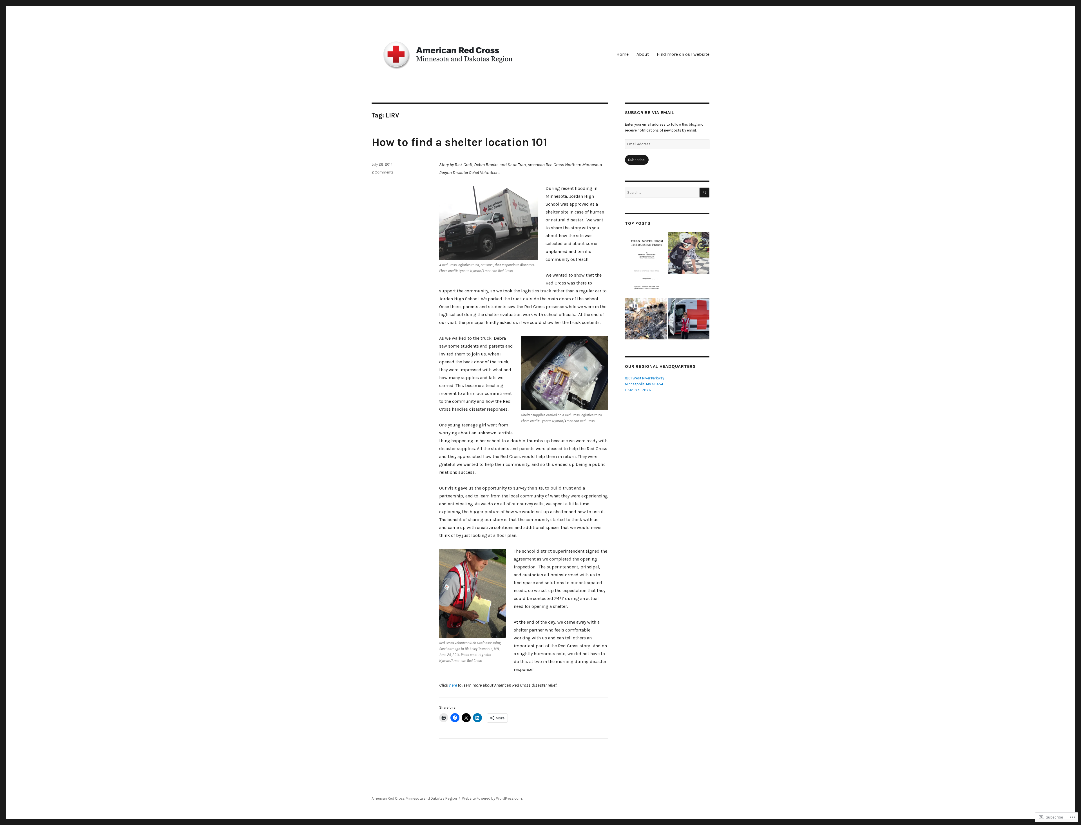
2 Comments (383, 172)
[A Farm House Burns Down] (646, 318)
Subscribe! (637, 160)
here (453, 685)
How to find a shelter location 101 (459, 142)
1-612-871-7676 (638, 390)
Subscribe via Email (649, 112)
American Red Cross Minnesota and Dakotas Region (414, 798)
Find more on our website (683, 54)
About (642, 54)
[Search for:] (662, 192)
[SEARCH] (704, 192)
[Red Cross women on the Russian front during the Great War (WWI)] (646, 264)
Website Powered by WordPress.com (492, 798)
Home (623, 54)
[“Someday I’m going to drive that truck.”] (688, 318)
